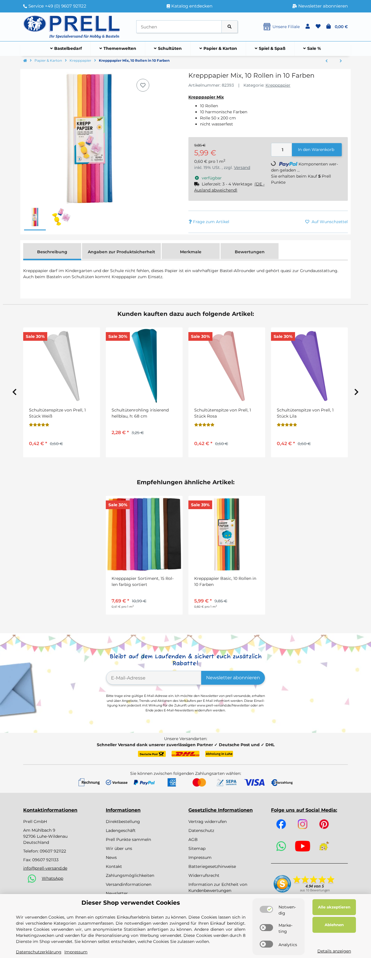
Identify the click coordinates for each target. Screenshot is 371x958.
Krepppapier (277, 85)
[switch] (266, 909)
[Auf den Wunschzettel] (143, 85)
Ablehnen (334, 924)
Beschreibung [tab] (52, 251)
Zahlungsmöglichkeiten (130, 875)
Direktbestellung (123, 821)
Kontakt (114, 866)
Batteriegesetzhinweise (212, 866)
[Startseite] (25, 60)
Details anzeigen (334, 951)
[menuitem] (66, 48)
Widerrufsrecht (203, 875)
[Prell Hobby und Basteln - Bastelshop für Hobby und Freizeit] (71, 26)
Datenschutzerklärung (38, 952)
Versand (242, 167)
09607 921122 (53, 851)
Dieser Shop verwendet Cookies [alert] (130, 902)
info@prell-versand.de (45, 868)
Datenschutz (201, 830)
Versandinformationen (128, 884)
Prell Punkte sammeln (128, 839)
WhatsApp (52, 878)
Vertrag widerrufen (207, 821)
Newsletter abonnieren (233, 677)
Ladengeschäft (121, 830)
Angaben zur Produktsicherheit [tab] (121, 251)
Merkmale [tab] (190, 251)
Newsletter (117, 893)
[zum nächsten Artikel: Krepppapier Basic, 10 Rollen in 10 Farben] (341, 61)
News (111, 857)
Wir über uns (119, 848)
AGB (193, 839)
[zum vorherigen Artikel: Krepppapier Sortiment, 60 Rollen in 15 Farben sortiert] (326, 61)
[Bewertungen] (39, 424)
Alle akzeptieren (334, 907)
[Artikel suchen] (229, 26)
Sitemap (196, 848)
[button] (307, 27)
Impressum (200, 857)
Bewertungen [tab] (250, 251)
